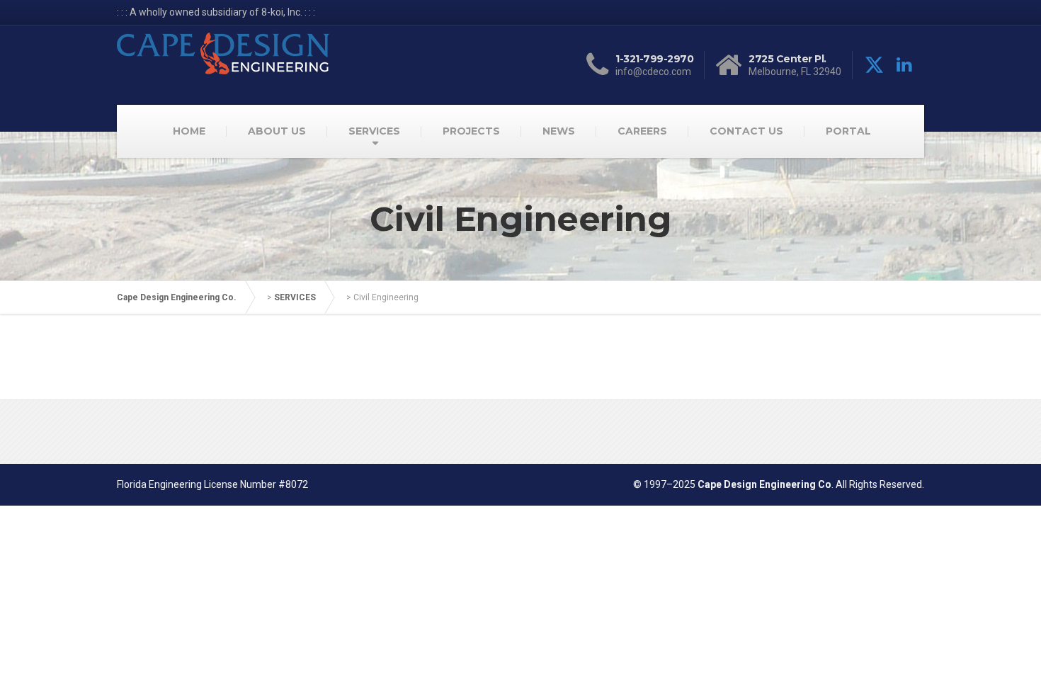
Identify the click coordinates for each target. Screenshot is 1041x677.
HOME (189, 131)
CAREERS (642, 131)
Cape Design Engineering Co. (177, 297)
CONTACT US (746, 131)
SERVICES (374, 131)
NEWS (558, 131)
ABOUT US (277, 131)
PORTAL (848, 131)
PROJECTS (471, 131)
